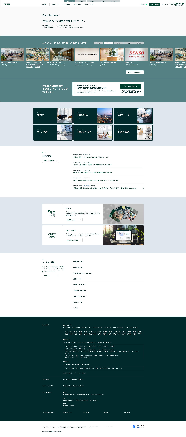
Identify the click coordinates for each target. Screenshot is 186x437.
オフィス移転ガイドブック (69, 394)
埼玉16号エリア (82, 350)
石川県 (80, 333)
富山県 (85, 333)
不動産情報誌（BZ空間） (68, 406)
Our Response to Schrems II (63, 426)
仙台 (69, 368)
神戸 (117, 368)
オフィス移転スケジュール (83, 394)
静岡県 (139, 331)
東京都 (99, 331)
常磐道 (93, 351)
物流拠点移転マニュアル (68, 400)
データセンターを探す (79, 373)
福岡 (88, 357)
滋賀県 (114, 333)
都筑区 (80, 348)
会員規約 (106, 412)
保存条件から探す (86, 327)
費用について (77, 279)
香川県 (80, 334)
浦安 (66, 353)
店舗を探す (65, 361)
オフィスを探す (66, 325)
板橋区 (75, 346)
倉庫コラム (74, 379)
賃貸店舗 (92, 1)
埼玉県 (110, 331)
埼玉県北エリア (105, 350)
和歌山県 (129, 333)
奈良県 (118, 333)
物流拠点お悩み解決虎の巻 (82, 400)
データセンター (114, 1)
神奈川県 (105, 331)
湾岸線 (106, 355)
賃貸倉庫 (81, 1)
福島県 (94, 331)
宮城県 (71, 331)
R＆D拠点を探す (67, 373)
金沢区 (85, 348)
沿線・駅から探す (76, 327)
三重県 (123, 333)
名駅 (97, 368)
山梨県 (75, 333)
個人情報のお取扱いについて (95, 426)
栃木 (73, 355)
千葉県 (115, 331)
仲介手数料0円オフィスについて (82, 273)
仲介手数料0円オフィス (96, 327)
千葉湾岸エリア (87, 351)
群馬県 (129, 331)
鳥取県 (66, 334)
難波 (109, 368)
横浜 (93, 368)
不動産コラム (55, 4)
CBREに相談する (132, 86)
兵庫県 (104, 333)
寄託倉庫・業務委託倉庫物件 (104, 342)
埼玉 (66, 350)
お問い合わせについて (79, 296)
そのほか (76, 308)
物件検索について (78, 261)
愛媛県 (90, 334)
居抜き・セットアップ (118, 327)
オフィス (108, 43)
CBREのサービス (89, 4)
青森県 (75, 331)
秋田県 (85, 331)
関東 (66, 355)
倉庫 (118, 43)
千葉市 (69, 351)
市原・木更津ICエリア (124, 351)
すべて (98, 43)
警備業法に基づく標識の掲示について (78, 427)
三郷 (99, 350)
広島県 (134, 333)
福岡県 (99, 334)
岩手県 (80, 331)
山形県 (90, 331)
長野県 (71, 333)
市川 (74, 351)
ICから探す (74, 342)
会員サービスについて (79, 285)
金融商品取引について (65, 427)
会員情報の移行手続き (79, 290)
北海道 (66, 331)
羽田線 (111, 355)
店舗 (129, 43)
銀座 (77, 368)
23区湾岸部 (105, 346)
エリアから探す (66, 327)
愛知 (73, 357)
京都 (81, 357)
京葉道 (90, 355)
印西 (78, 351)
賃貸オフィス (70, 1)
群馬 (77, 355)
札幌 (66, 368)
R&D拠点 (103, 1)
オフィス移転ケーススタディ (97, 394)
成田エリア (99, 351)
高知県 (94, 334)
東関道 (95, 355)
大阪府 (99, 333)
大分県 (118, 334)
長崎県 (109, 334)
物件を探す (45, 325)
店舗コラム (81, 379)
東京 (66, 346)
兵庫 (77, 357)
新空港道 (101, 355)
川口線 (81, 355)
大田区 (85, 346)
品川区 (99, 346)
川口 (76, 350)
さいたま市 (71, 350)
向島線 (86, 355)
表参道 (81, 368)
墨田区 (90, 346)
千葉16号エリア (113, 351)
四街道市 (106, 351)
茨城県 (119, 331)
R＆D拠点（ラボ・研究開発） (131, 327)
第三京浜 (116, 355)
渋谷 (89, 368)
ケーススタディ (66, 4)
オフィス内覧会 (66, 386)
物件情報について (78, 267)
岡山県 (139, 333)
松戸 (69, 353)
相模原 (71, 348)
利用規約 (72, 426)
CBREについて (77, 302)
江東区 (80, 346)
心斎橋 (105, 368)
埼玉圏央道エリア (92, 350)
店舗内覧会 (81, 386)
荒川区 (94, 346)
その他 (139, 43)
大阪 (69, 357)
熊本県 (114, 334)
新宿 (86, 368)
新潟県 (94, 333)
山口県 (75, 334)
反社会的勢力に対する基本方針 (82, 426)
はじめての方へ (77, 4)
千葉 (66, 351)
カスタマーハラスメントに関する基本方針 (50, 427)
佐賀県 (104, 334)
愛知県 (134, 331)
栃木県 (124, 331)
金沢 (73, 368)
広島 (85, 357)
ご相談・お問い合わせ (47, 412)
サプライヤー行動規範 (107, 426)
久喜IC (112, 350)
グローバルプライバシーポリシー (48, 426)
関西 (66, 357)
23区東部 (112, 346)
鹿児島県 (129, 334)
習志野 (136, 351)
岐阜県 (66, 333)
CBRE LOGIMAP (93, 400)
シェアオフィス (107, 327)
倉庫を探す (65, 339)
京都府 (109, 333)
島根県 (71, 334)
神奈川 (66, 348)
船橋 (132, 351)
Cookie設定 (90, 427)
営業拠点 (126, 412)
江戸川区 (70, 346)
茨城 (69, 355)
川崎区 (75, 348)
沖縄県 (134, 334)
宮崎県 (123, 334)
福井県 (90, 333)
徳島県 (85, 334)
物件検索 (44, 4)
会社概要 (85, 412)
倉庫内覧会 (74, 386)
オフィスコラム (66, 379)
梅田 (101, 368)
